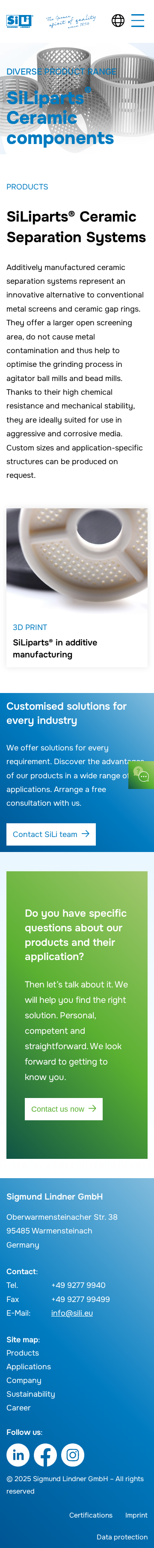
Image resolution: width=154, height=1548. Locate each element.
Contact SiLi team (45, 834)
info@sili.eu (72, 1313)
